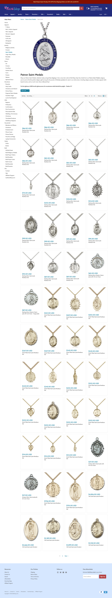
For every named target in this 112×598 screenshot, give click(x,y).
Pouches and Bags (10, 136)
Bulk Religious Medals (11, 152)
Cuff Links (8, 38)
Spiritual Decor (9, 79)
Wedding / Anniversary (11, 114)
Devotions (35, 14)
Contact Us (7, 574)
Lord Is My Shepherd (11, 98)
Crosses (8, 50)
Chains (7, 59)
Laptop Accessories (11, 139)
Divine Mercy (9, 91)
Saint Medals (9, 52)
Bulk (64, 14)
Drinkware (8, 127)
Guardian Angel (10, 95)
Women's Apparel (10, 34)
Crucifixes (8, 68)
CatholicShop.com (10, 177)
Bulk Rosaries (9, 166)
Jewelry (20, 14)
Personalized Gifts (10, 111)
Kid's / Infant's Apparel (11, 29)
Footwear (8, 36)
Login (100, 14)
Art (6, 63)
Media (58, 14)
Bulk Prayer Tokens (10, 155)
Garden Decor (9, 70)
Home (6, 14)
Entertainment (9, 130)
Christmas (8, 116)
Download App (8, 581)
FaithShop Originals (11, 120)
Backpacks (8, 43)
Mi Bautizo (8, 104)
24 (89, 96)
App (7, 173)
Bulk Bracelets (9, 164)
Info (70, 14)
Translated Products (11, 118)
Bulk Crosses (9, 161)
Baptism (8, 102)
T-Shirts (8, 27)
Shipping (33, 572)
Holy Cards (8, 86)
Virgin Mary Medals (11, 54)
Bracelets (8, 56)
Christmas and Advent (11, 88)
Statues (7, 77)
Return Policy (34, 574)
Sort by (23, 96)
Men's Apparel (9, 31)
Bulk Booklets (9, 157)
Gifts (42, 14)
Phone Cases (9, 132)
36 (91, 96)
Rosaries (8, 84)
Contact (8, 171)
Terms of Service (35, 576)
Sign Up (102, 576)
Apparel (12, 14)
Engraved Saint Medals (11, 93)
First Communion (10, 109)
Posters (7, 75)
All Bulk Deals (9, 150)
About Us (7, 572)
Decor (27, 14)
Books (7, 145)
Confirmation (9, 107)
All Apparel (8, 41)
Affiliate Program (10, 175)
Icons (7, 72)
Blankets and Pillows (11, 125)
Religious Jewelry (10, 47)
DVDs (7, 143)
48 (94, 96)
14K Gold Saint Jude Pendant (95, 496)
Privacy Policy (34, 579)
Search (6, 576)
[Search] (81, 8)
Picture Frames (9, 134)
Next (66, 556)
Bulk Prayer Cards (10, 159)
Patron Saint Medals (30, 19)
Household (50, 14)
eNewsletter (8, 579)
